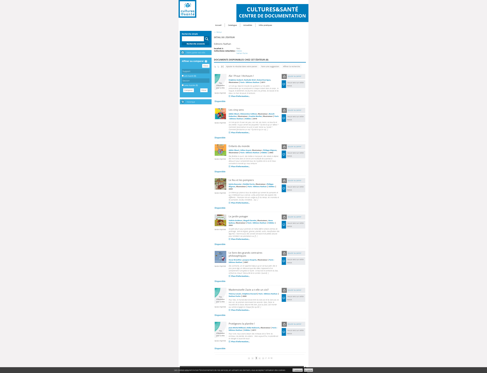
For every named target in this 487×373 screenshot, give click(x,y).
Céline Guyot (245, 150)
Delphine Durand (249, 294)
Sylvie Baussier (235, 184)
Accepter (308, 370)
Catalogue (232, 25)
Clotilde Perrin (249, 184)
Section (186, 80)
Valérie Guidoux (235, 220)
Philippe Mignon (270, 150)
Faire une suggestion (270, 66)
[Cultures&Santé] (187, 8)
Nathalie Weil (250, 80)
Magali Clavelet (249, 220)
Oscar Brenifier (235, 260)
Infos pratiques (265, 25)
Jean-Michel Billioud (237, 328)
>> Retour (218, 32)
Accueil (218, 25)
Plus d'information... (240, 96)
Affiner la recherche (291, 66)
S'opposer (297, 370)
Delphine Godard (236, 80)
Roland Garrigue (264, 80)
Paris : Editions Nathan (249, 82)
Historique (191, 102)
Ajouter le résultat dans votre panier (241, 66)
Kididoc (239, 51)
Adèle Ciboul (234, 114)
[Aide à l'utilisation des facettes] (206, 61)
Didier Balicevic (253, 328)
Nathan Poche (242, 53)
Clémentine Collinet (248, 114)
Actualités (247, 25)
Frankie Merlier (255, 116)
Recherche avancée (196, 44)
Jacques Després (250, 260)
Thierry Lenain (235, 294)
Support (186, 71)
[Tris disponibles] (222, 66)
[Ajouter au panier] (284, 76)
